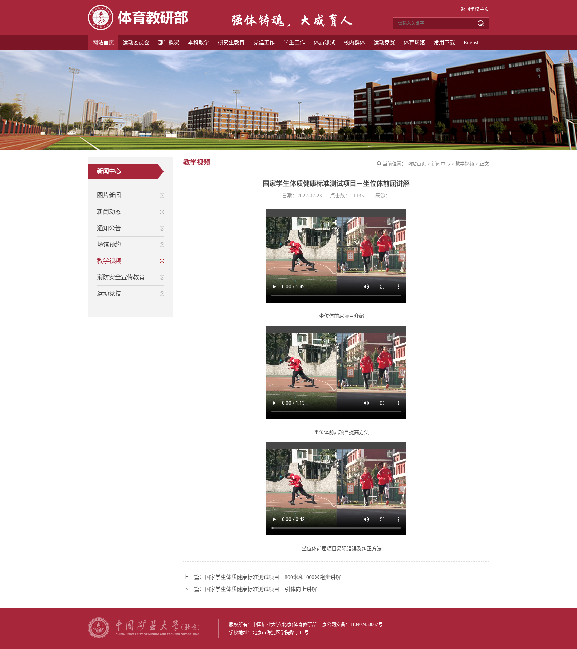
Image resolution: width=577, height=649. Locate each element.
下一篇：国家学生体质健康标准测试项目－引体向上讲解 (250, 589)
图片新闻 (109, 195)
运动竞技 (109, 293)
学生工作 (294, 42)
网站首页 (103, 42)
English (472, 42)
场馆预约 (109, 244)
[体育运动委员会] (138, 28)
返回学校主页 (475, 9)
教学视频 (109, 261)
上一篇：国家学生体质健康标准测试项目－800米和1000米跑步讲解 (262, 577)
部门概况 (168, 42)
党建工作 (264, 42)
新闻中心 (440, 163)
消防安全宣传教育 (121, 277)
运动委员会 (136, 42)
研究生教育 (231, 42)
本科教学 (198, 42)
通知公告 (109, 228)
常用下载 (444, 42)
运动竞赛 (384, 42)
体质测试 (324, 42)
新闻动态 (109, 212)
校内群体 (354, 42)
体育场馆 (414, 42)
